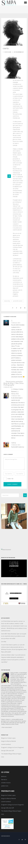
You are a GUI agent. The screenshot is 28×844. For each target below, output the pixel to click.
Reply (19, 322)
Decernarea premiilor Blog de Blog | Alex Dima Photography (13, 383)
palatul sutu (4, 786)
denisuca (3, 776)
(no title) (3, 641)
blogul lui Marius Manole (8, 741)
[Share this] (12, 308)
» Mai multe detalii (6, 727)
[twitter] (22, 839)
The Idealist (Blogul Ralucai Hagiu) (11, 754)
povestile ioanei (17, 301)
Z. (12, 320)
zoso (2, 757)
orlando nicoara (5, 783)
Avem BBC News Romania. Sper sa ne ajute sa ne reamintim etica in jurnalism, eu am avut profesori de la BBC (13, 636)
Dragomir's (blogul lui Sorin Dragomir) (12, 747)
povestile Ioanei (8, 52)
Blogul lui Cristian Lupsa (8, 738)
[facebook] (19, 839)
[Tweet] (20, 308)
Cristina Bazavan (17, 52)
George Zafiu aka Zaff (7, 750)
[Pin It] (24, 308)
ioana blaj (7, 301)
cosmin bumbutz (6, 744)
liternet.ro (4, 779)
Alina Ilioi (15, 393)
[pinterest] (25, 839)
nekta (13, 443)
